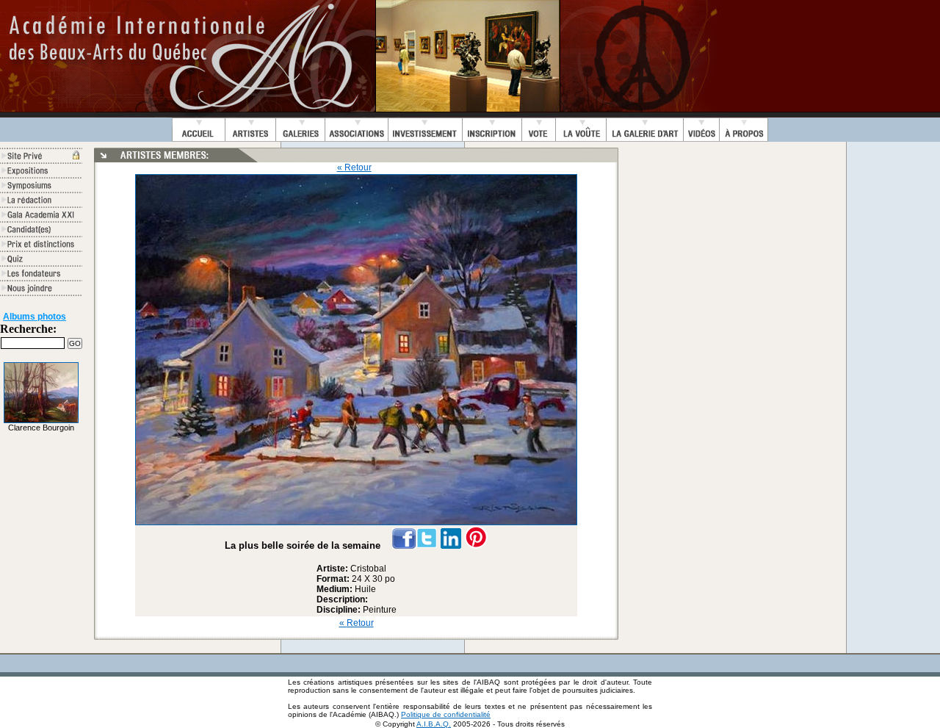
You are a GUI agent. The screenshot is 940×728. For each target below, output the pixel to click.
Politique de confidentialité (446, 714)
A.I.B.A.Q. (433, 724)
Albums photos (34, 316)
